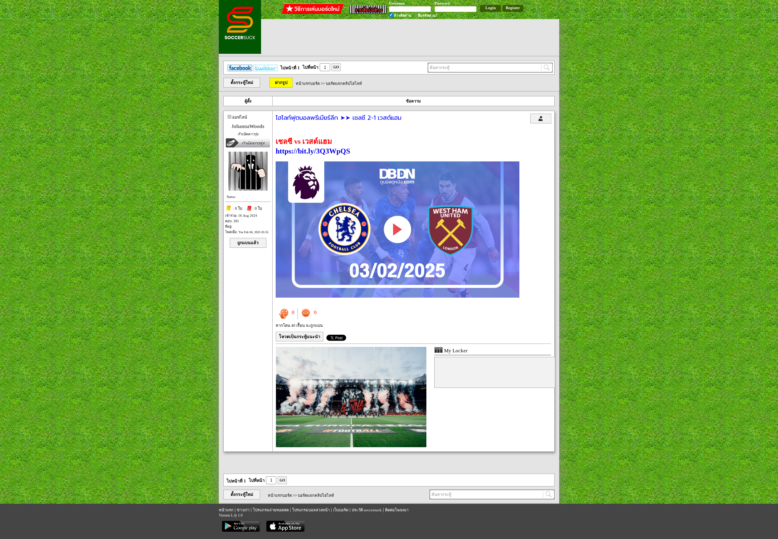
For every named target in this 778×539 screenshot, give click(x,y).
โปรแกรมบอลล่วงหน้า (311, 510)
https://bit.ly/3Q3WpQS (313, 151)
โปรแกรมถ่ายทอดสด (271, 510)
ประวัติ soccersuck (367, 510)
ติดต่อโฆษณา (396, 510)
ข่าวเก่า (243, 510)
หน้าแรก (226, 510)
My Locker (455, 351)
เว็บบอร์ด (340, 510)
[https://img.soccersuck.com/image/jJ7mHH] (397, 296)
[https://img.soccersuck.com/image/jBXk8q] (351, 446)
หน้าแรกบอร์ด (308, 83)
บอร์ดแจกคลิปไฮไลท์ (344, 83)
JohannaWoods (248, 126)
